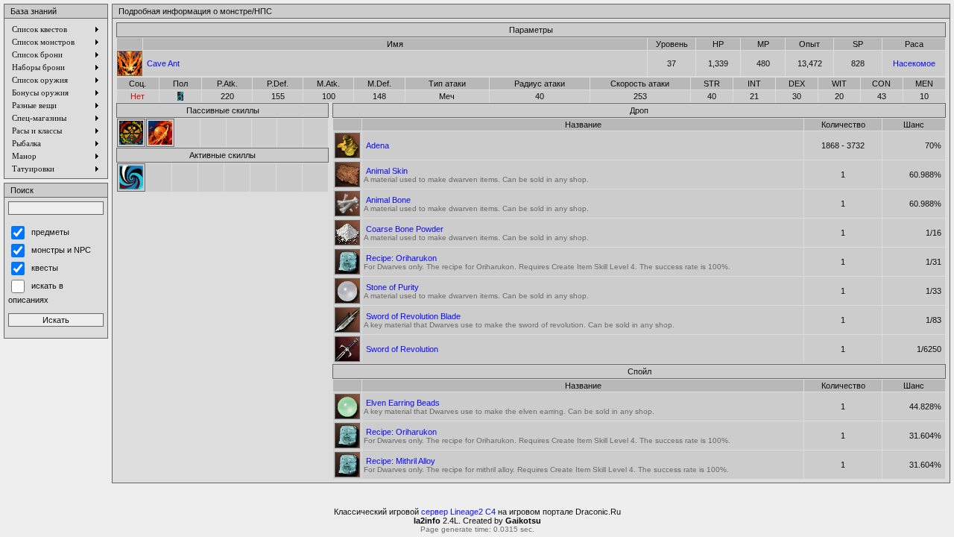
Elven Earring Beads (403, 402)
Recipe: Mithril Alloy (400, 460)
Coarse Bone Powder (404, 228)
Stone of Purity (392, 287)
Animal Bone (388, 199)
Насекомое (914, 63)
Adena (377, 145)
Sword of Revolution (402, 349)
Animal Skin (387, 170)
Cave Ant (163, 63)
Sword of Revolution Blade (413, 316)
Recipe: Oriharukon (401, 258)
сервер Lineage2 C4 (458, 511)
